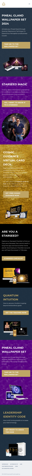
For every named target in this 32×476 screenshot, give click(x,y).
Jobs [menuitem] (16, 466)
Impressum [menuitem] (5, 464)
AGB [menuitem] (21, 464)
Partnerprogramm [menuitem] (7, 466)
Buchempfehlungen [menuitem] (8, 468)
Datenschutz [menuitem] (14, 464)
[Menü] (29, 4)
